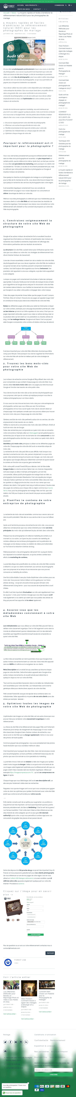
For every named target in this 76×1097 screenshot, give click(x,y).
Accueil (20, 5)
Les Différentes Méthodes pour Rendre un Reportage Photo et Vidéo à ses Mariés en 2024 (11, 997)
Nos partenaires (41, 1052)
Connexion (59, 5)
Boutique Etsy (40, 1057)
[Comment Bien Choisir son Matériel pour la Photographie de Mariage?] (47, 989)
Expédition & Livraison (44, 1046)
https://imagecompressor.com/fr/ (21, 772)
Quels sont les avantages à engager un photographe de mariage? (64, 100)
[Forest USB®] (9, 6)
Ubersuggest (33, 433)
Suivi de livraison (58, 1057)
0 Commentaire (31, 33)
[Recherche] (66, 5)
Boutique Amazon (59, 1052)
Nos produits (31, 5)
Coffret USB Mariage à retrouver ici (22, 878)
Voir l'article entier (9, 1014)
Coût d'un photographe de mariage (64, 131)
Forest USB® (44, 1082)
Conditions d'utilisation (45, 1035)
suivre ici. (21, 884)
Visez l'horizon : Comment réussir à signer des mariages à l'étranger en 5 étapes (29, 1003)
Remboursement (57, 1040)
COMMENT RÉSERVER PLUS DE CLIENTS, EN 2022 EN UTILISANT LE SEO (66, 117)
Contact (37, 9)
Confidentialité (41, 1040)
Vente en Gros (24, 9)
